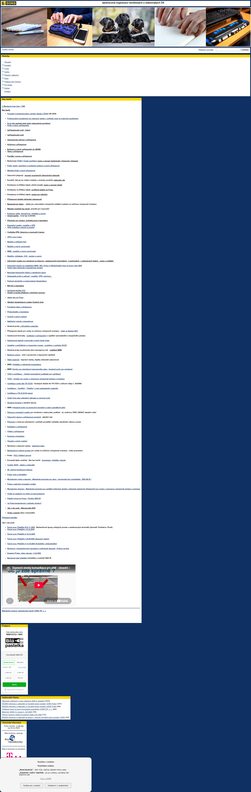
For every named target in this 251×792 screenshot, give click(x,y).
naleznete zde (59, 180)
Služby (7, 72)
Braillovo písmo (13, 355)
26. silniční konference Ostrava (19, 470)
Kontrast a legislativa (15, 436)
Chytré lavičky (13, 216)
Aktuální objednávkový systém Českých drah (25, 302)
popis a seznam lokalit (53, 185)
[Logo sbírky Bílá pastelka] (14, 649)
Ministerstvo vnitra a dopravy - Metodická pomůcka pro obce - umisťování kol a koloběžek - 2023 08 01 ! (49, 479)
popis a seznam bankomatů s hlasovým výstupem (58, 161)
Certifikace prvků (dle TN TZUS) (20, 384)
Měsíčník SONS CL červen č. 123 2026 (17, 712)
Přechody (11, 422)
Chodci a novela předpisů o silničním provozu (26, 293)
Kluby (6, 78)
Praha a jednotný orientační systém (21, 484)
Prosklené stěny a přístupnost (19, 307)
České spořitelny (30, 161)
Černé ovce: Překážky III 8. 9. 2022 (21, 527)
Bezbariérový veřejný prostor (19, 451)
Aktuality (7, 62)
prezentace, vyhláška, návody (54, 460)
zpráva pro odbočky (39, 194)
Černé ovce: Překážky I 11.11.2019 (20, 529)
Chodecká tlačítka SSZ (16, 291)
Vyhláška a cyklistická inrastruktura (26, 365)
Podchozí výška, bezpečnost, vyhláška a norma (26, 214)
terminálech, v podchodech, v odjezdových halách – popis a (82, 261)
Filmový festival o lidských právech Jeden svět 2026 (22, 715)
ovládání (110, 261)
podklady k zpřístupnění (36, 336)
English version (8, 49)
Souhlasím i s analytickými (58, 786)
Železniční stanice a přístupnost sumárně (24, 417)
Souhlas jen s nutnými (31, 786)
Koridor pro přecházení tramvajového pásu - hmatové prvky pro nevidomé (42, 369)
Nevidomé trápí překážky (17, 558)
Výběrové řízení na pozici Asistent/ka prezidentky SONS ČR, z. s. (27, 709)
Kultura (7, 88)
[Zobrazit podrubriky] (3, 66)
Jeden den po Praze (15, 298)
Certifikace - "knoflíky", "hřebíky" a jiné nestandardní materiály (32, 388)
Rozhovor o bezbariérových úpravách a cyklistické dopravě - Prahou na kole (38, 549)
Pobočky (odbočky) (11, 75)
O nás (6, 69)
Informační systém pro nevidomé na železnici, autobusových (32, 261)
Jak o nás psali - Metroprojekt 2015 (21, 508)
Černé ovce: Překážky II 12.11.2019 (21, 534)
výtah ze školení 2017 (69, 331)
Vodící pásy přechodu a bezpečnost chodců (25, 268)
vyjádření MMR (56, 350)
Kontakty (7, 65)
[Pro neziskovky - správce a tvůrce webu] (14, 743)
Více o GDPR (45, 779)
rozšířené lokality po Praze (42, 190)
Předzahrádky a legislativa (18, 312)
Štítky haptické (13, 360)
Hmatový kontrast (14, 403)
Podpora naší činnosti (12, 82)
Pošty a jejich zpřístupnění (18, 126)
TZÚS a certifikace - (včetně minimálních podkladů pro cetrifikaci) (34, 374)
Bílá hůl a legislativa (15, 286)
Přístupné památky (9, 518)
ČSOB (19, 161)
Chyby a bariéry (13, 513)
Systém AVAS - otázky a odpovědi (21, 465)
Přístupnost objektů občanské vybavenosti (24, 199)
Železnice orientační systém (18, 412)
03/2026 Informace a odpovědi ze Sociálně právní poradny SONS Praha (29, 704)
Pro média (8, 85)
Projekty (7, 91)
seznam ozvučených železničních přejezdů (42, 175)
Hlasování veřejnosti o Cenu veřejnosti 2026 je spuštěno (23, 701)
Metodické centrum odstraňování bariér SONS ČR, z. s (24, 611)
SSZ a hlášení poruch (22, 455)
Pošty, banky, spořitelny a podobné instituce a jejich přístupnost (33, 166)
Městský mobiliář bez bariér (18, 209)
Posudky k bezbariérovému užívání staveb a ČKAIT (28, 114)
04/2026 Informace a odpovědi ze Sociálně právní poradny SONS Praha (29, 706)
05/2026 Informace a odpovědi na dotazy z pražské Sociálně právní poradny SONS (33, 717)
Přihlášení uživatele (205, 50)
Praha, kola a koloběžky (17, 475)
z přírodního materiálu (29, 326)
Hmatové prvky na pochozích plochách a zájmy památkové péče (39, 408)
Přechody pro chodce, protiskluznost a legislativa (27, 221)
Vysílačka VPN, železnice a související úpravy (25, 232)
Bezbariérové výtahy (15, 204)
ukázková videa (38, 446)
